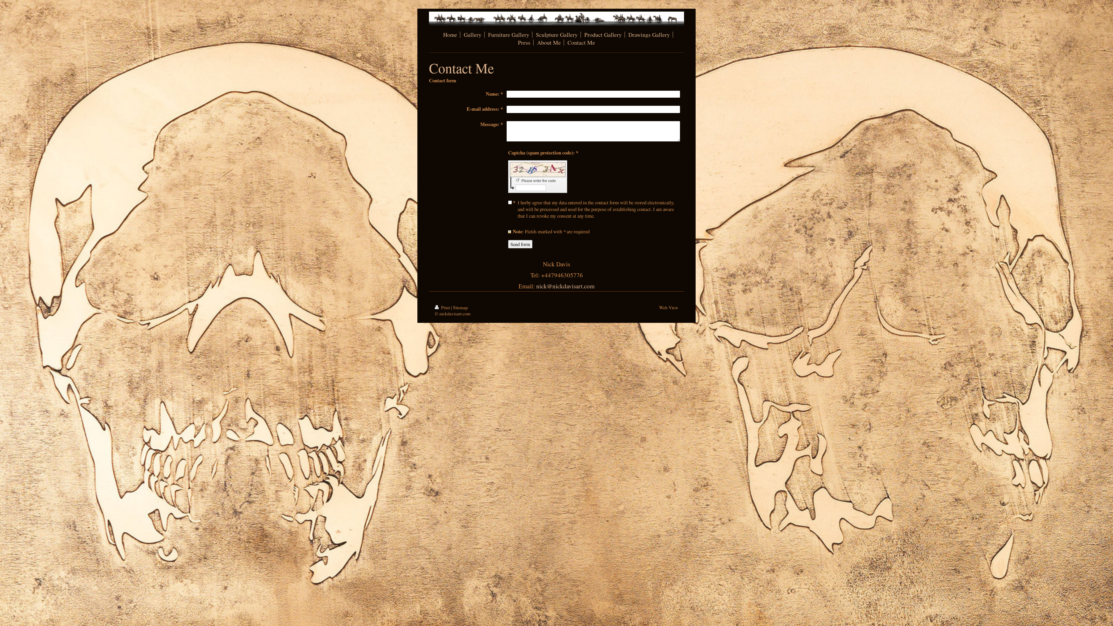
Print (445, 307)
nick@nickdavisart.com (565, 286)
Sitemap (460, 307)
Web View (668, 307)
